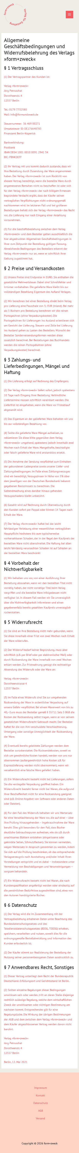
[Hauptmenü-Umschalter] (69, 14)
